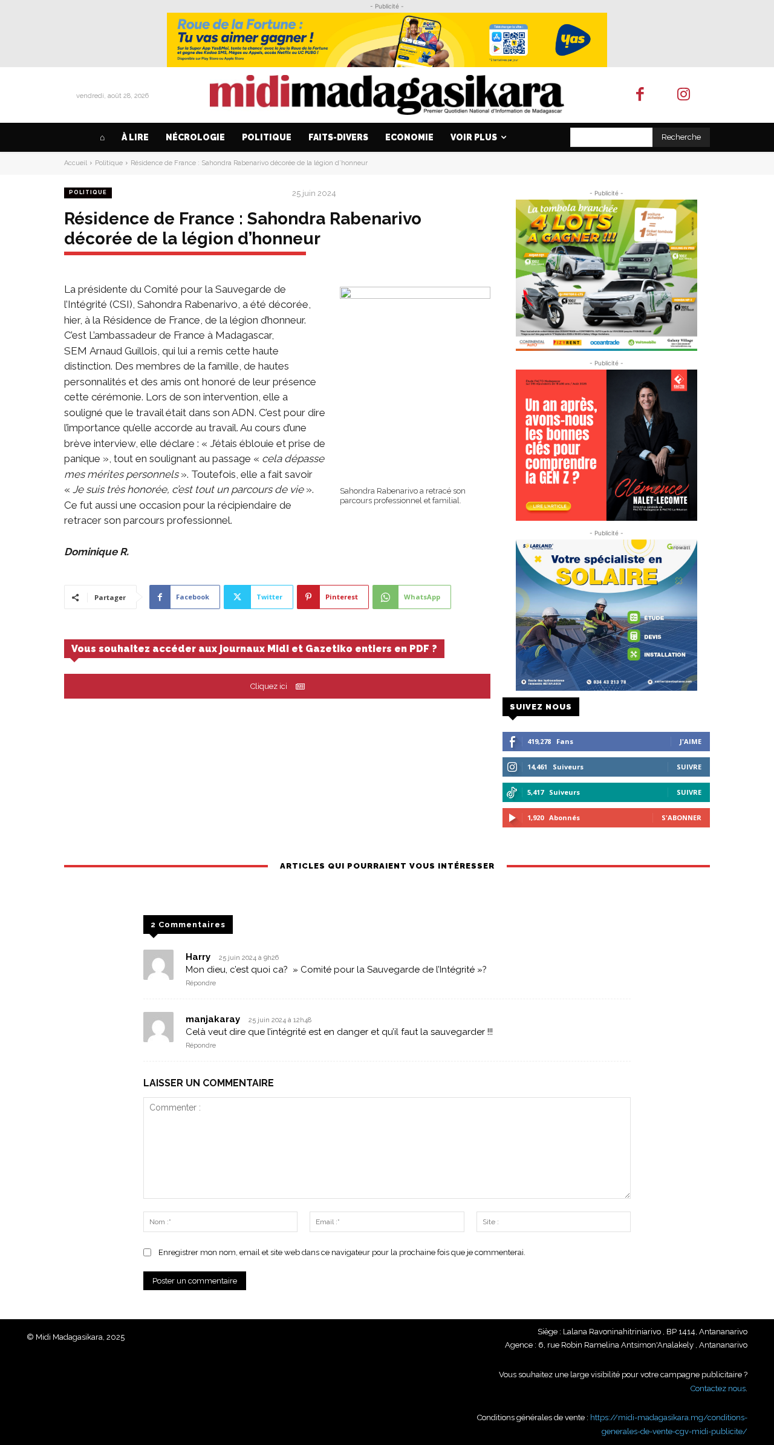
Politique (109, 163)
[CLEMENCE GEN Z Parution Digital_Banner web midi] (606, 445)
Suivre (689, 766)
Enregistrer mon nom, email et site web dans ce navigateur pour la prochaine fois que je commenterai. (341, 1252)
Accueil (75, 163)
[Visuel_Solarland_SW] (606, 615)
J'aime (690, 741)
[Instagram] (684, 95)
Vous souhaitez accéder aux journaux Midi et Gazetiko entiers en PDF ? (254, 648)
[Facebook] (640, 95)
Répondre (201, 983)
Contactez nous (718, 1388)
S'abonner (681, 817)
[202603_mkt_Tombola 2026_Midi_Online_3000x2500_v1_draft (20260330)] (606, 275)
